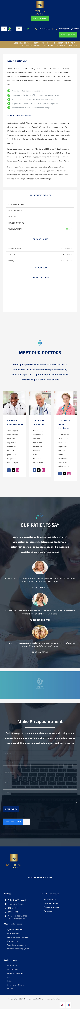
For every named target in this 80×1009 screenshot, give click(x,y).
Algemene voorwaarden (31, 999)
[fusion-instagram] (17, 470)
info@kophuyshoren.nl (16, 904)
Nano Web (56, 999)
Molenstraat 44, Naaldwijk (17, 900)
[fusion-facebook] (9, 470)
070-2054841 (13, 908)
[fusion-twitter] (13, 470)
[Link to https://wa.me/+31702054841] (28, 29)
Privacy (41, 999)
